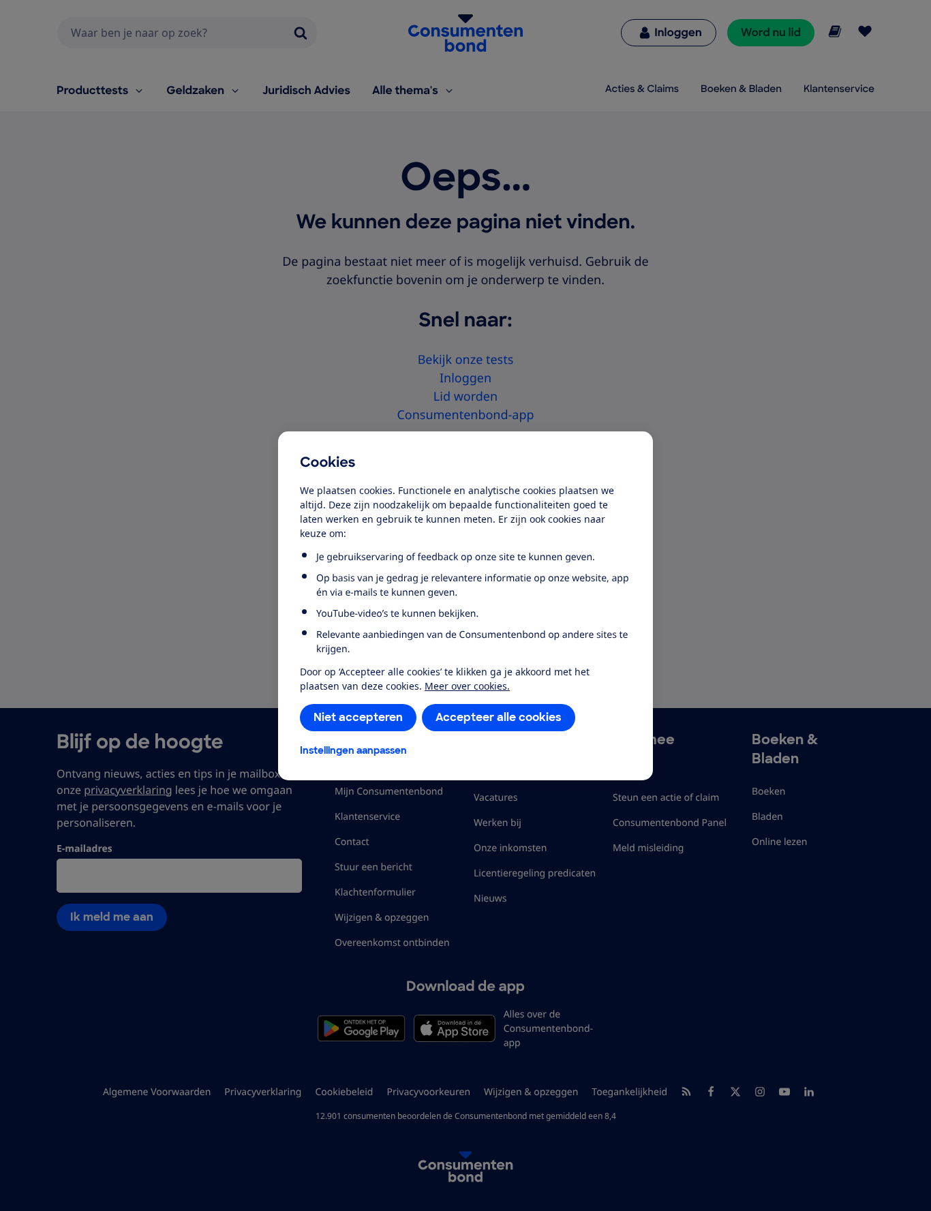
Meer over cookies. (467, 685)
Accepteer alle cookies (499, 717)
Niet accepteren (358, 717)
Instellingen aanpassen (353, 750)
